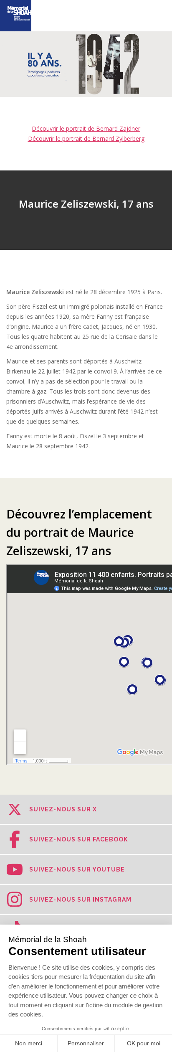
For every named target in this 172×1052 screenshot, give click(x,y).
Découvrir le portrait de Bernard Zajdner (86, 128)
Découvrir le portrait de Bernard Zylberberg (86, 138)
